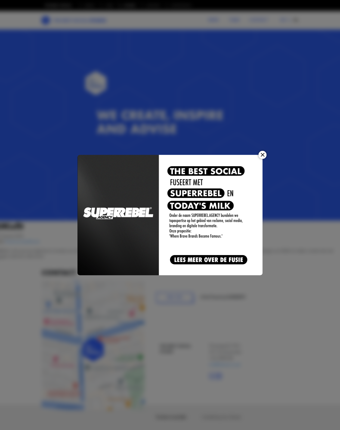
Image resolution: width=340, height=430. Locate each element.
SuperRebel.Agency (118, 215)
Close (263, 155)
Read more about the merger (209, 260)
